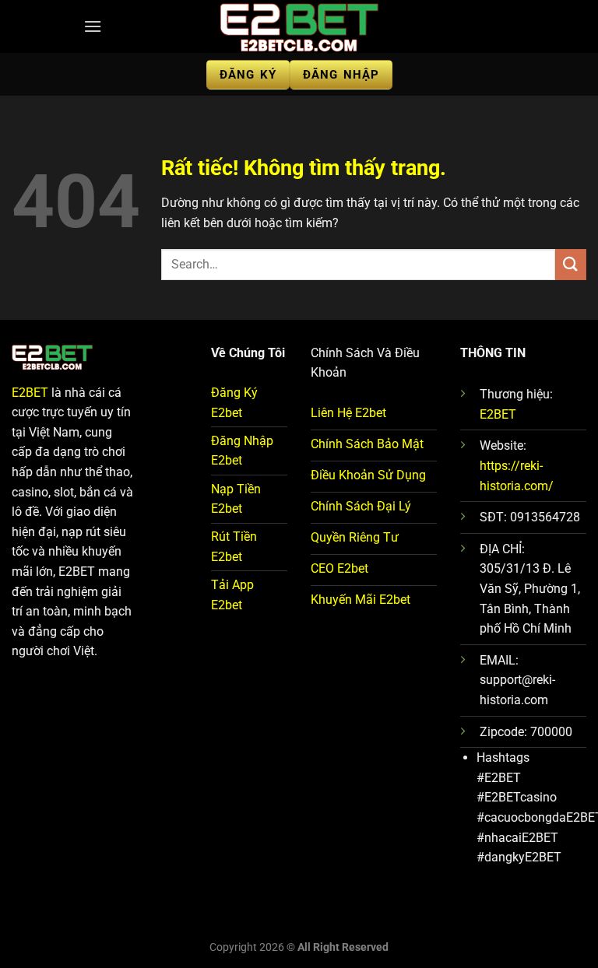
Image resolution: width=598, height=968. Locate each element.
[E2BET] (299, 26)
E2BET (30, 392)
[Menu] (92, 26)
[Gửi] (570, 264)
